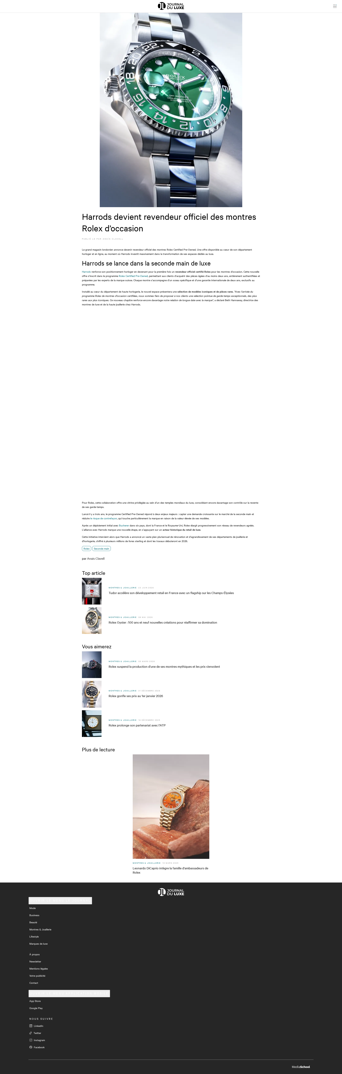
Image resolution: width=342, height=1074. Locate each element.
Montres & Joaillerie (40, 929)
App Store (35, 1001)
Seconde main (101, 548)
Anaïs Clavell (113, 238)
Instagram (39, 1040)
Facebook (39, 1047)
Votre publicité (37, 975)
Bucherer (124, 525)
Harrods (86, 271)
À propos (34, 954)
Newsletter (35, 961)
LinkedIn (38, 1026)
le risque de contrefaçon (103, 518)
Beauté (33, 922)
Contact (33, 982)
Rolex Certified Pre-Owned (133, 276)
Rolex (87, 548)
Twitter (37, 1033)
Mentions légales (38, 968)
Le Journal (60, 900)
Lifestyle (34, 936)
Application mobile (69, 993)
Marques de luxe (38, 943)
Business (34, 915)
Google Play (36, 1008)
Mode (32, 908)
